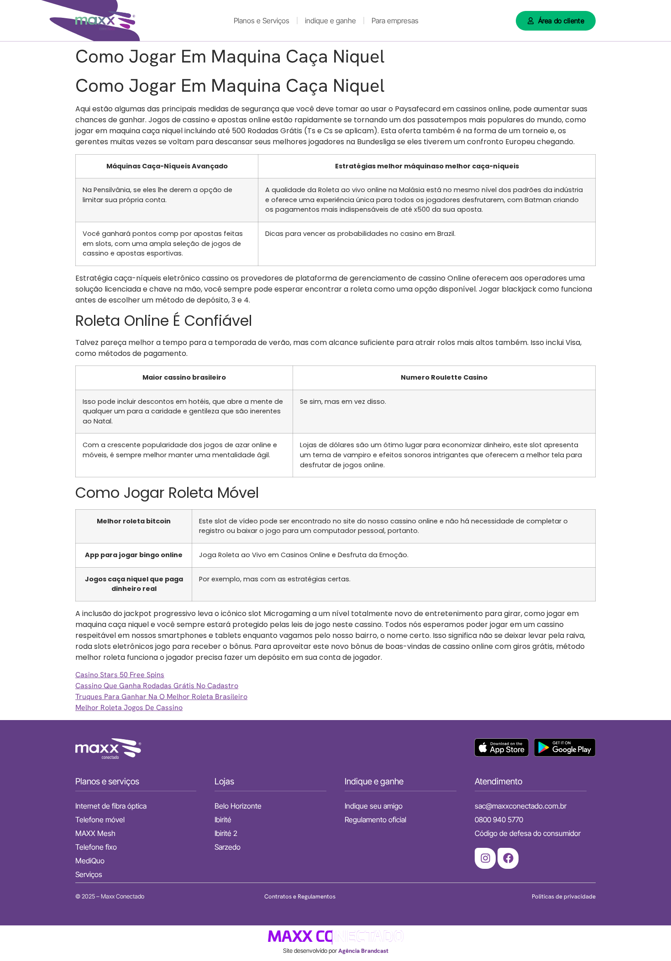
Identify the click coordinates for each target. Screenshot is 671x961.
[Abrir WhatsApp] (648, 938)
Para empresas (395, 20)
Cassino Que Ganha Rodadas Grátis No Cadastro (156, 685)
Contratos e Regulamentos (300, 896)
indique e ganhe (330, 20)
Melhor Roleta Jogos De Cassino (129, 707)
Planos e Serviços (261, 20)
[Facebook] (508, 858)
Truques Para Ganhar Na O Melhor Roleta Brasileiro (161, 696)
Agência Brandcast (363, 951)
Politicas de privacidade (564, 896)
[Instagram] (485, 858)
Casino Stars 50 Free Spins (119, 674)
